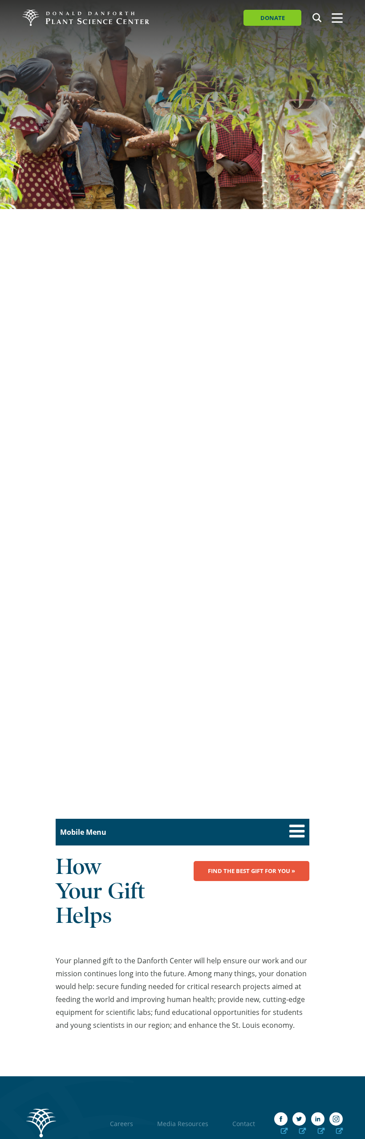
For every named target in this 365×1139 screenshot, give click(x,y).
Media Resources (182, 1123)
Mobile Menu (83, 832)
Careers (121, 1123)
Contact (243, 1123)
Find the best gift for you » (251, 871)
